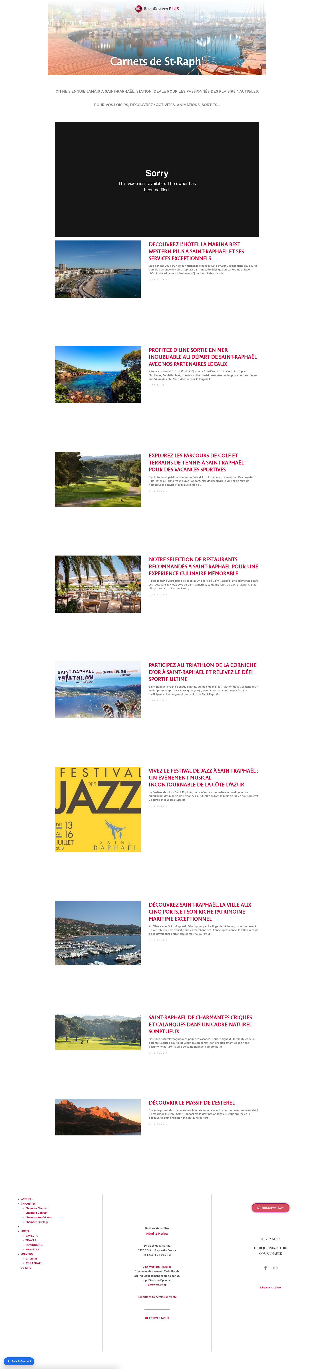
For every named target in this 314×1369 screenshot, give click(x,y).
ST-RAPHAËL (33, 1263)
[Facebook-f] (265, 1267)
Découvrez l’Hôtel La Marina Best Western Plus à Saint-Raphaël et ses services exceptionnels (196, 251)
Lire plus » (158, 279)
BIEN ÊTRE (32, 1249)
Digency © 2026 (270, 1287)
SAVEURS (31, 1235)
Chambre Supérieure (38, 1217)
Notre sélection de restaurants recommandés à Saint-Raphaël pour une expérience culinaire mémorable (203, 566)
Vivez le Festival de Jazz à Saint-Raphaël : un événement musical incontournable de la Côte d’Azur (203, 777)
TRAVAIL (31, 1240)
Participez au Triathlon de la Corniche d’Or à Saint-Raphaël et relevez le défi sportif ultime (202, 671)
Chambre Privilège (37, 1222)
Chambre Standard (37, 1208)
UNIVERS (27, 1254)
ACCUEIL (26, 1199)
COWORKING (34, 1244)
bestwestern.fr (157, 1285)
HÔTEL (25, 1231)
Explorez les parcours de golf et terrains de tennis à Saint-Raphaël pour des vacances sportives (196, 462)
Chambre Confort (36, 1212)
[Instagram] (275, 1267)
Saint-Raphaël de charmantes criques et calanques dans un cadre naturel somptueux (200, 1024)
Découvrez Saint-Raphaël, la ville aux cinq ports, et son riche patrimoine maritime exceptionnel (200, 911)
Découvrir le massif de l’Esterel (192, 1102)
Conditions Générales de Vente (157, 1297)
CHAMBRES (28, 1203)
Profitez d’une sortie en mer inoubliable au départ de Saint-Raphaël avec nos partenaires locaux (203, 356)
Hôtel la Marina (157, 1233)
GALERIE (31, 1258)
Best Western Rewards (157, 1266)
